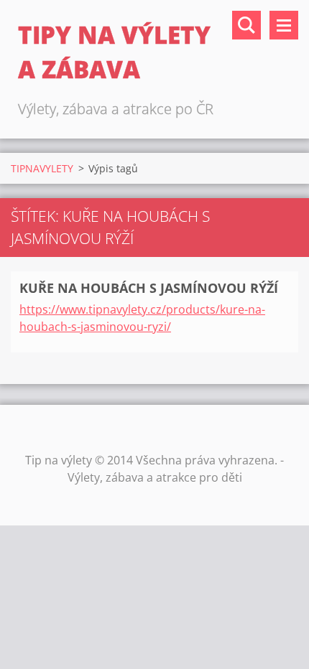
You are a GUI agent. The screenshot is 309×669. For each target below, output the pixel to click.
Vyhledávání (246, 25)
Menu (283, 25)
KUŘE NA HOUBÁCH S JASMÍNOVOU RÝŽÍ (148, 287)
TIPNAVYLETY (42, 168)
